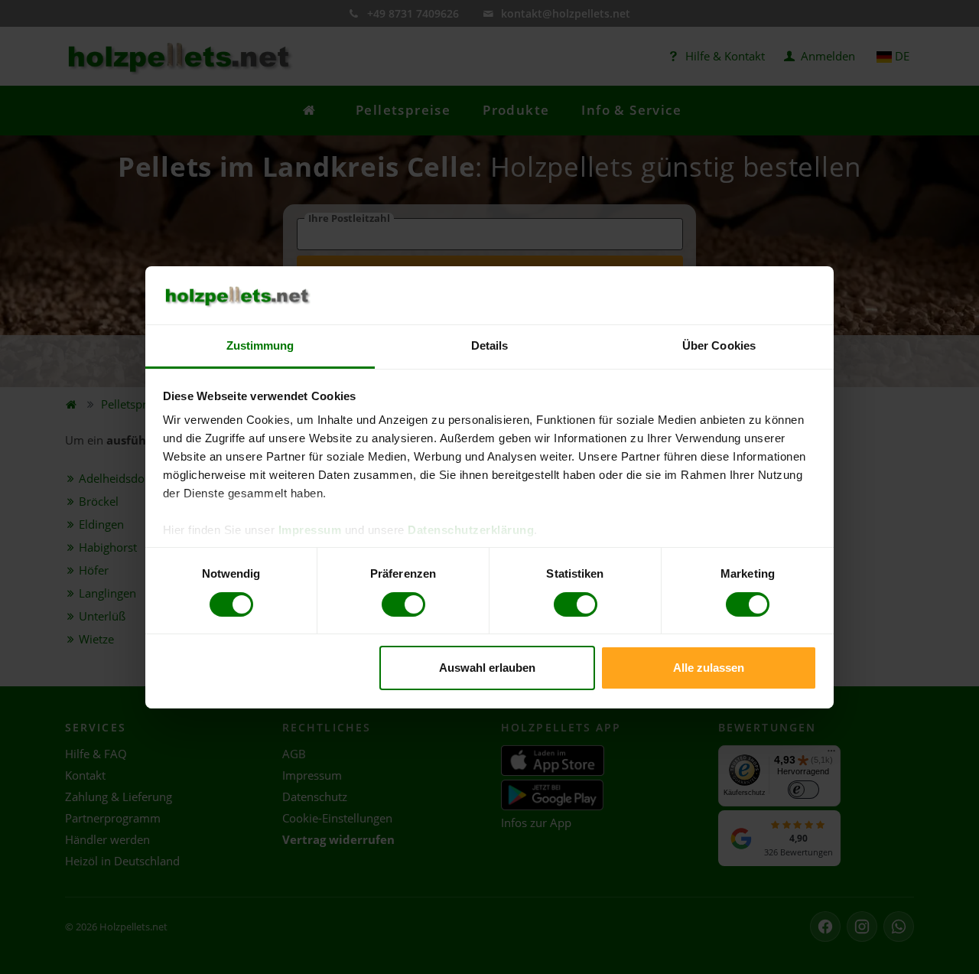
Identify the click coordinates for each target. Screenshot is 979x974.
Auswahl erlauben (487, 667)
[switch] (403, 604)
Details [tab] (490, 345)
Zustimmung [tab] (260, 345)
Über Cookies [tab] (719, 345)
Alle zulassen (708, 667)
